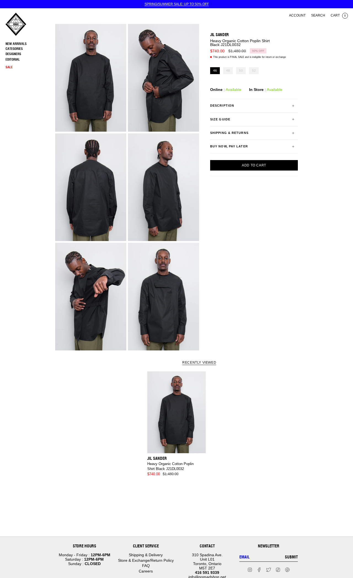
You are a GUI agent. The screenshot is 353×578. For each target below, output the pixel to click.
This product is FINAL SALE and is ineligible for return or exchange (249, 57)
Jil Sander (219, 34)
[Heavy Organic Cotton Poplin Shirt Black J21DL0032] (176, 412)
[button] (29, 49)
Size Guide (220, 119)
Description (222, 105)
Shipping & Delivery (146, 555)
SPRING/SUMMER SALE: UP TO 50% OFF (177, 4)
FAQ (146, 565)
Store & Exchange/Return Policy (146, 560)
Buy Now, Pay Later (229, 146)
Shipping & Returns (229, 132)
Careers (146, 571)
